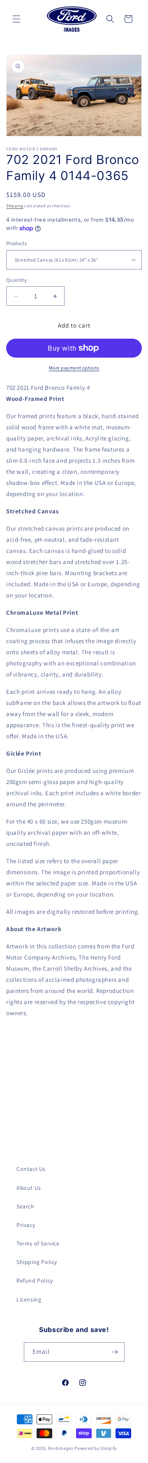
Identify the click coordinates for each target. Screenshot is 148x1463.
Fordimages (61, 1448)
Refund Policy (34, 1280)
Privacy (25, 1225)
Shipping (14, 205)
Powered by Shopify (95, 1448)
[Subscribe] (115, 1352)
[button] (16, 19)
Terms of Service (38, 1243)
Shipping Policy (36, 1262)
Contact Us (31, 1169)
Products (16, 243)
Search (25, 1206)
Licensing (28, 1299)
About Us (28, 1187)
